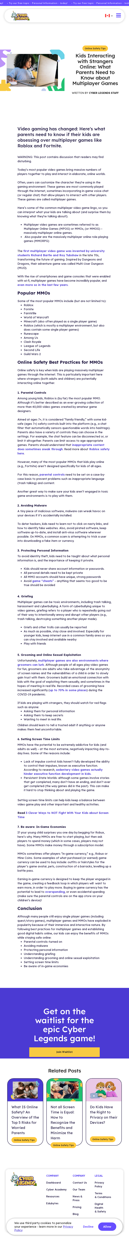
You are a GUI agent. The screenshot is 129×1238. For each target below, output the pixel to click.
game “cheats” (43, 581)
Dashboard (53, 1182)
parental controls (52, 474)
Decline (88, 1226)
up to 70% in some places (68, 690)
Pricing (77, 1207)
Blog (76, 1214)
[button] (107, 15)
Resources (52, 1196)
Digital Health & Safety (100, 1207)
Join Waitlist (64, 1052)
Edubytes (52, 1203)
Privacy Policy (99, 1184)
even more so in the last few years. (42, 285)
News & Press (77, 1198)
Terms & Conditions (103, 1195)
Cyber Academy (56, 1189)
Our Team (79, 1189)
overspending (55, 892)
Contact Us (80, 1182)
